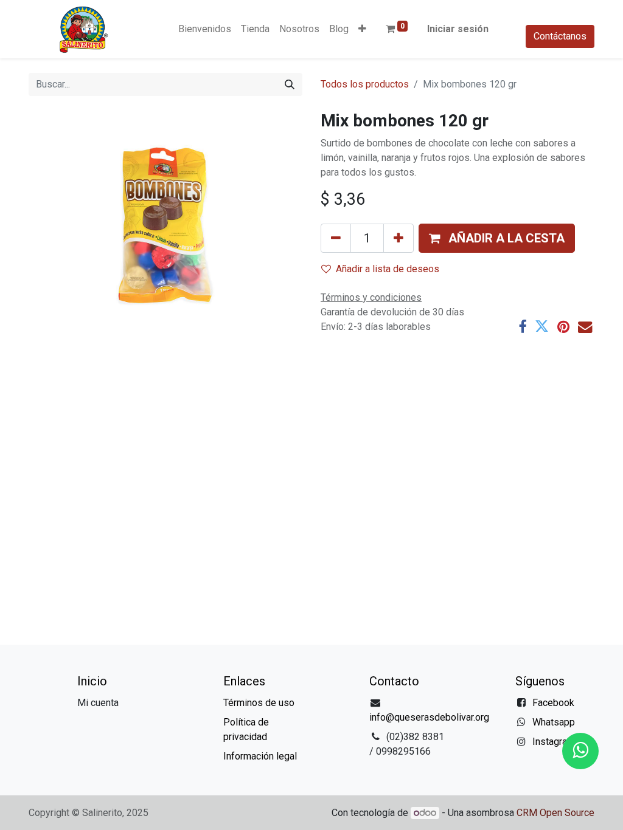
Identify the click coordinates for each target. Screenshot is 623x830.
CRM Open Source (555, 812)
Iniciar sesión (458, 29)
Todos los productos (365, 84)
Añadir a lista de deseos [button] (387, 269)
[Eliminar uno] (336, 238)
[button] (362, 29)
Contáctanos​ (560, 36)
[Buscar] (289, 84)
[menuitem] (204, 29)
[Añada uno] (398, 238)
